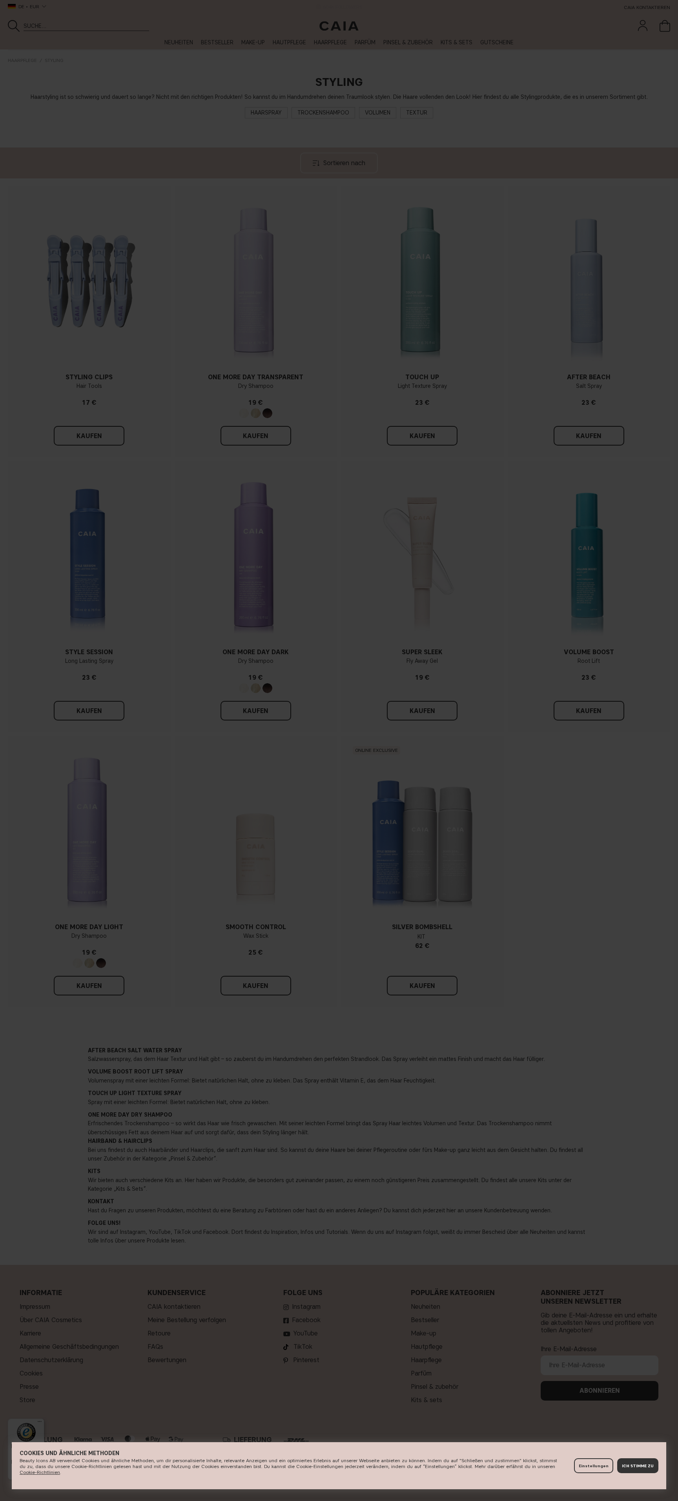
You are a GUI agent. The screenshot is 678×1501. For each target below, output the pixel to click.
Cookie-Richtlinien (40, 1472)
